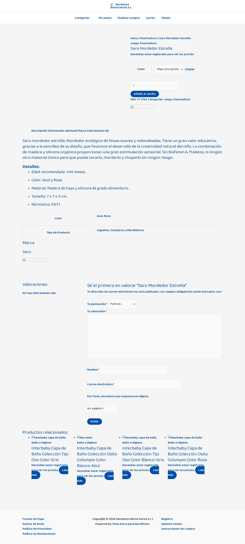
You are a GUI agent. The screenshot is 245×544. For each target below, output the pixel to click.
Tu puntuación (97, 304)
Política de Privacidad (37, 529)
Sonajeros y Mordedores (127, 230)
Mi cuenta (105, 18)
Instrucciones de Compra (178, 529)
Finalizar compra (129, 18)
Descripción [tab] (39, 130)
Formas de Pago (33, 519)
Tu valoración (97, 311)
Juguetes (103, 230)
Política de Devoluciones (39, 534)
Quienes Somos (171, 524)
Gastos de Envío (33, 524)
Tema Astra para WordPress (131, 524)
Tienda (165, 18)
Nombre (93, 369)
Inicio (134, 38)
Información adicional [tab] (62, 130)
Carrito (150, 18)
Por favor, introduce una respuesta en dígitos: (118, 396)
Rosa (107, 216)
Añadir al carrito (145, 94)
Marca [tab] (82, 130)
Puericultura (148, 38)
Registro (167, 519)
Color (141, 69)
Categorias (82, 18)
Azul (100, 216)
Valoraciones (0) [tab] (98, 130)
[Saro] (143, 116)
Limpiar (190, 69)
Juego (134, 43)
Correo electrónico (100, 384)
